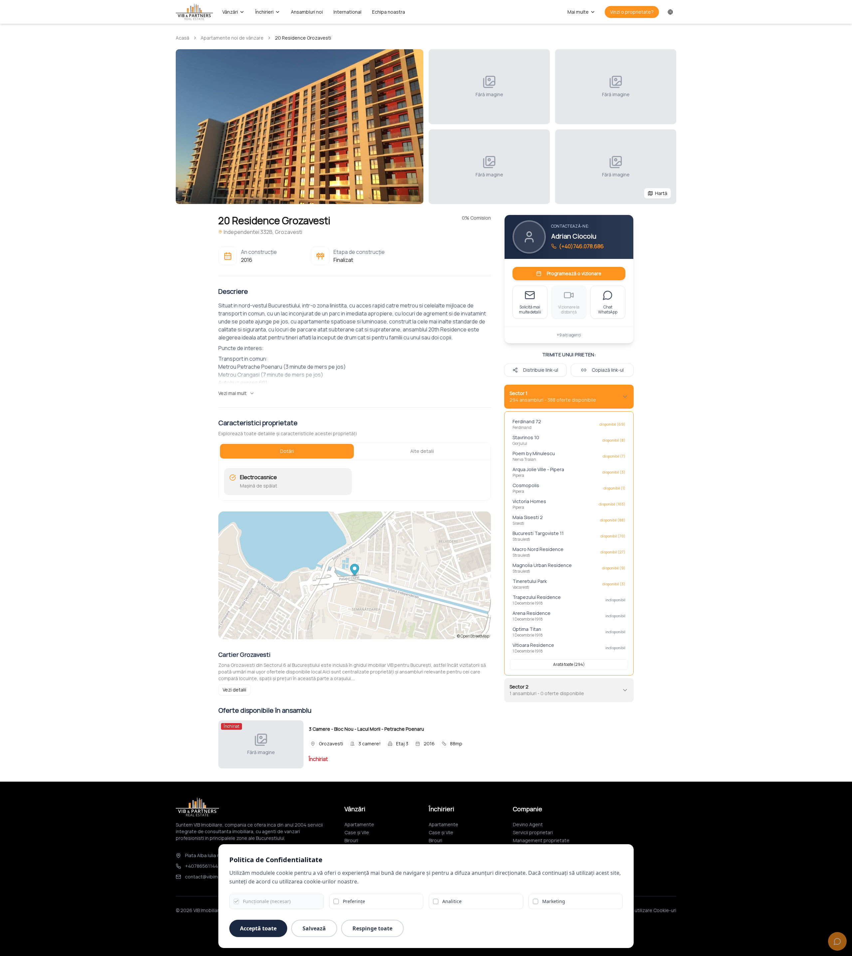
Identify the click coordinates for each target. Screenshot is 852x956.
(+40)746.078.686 (581, 246)
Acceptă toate (258, 928)
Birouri (351, 840)
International (347, 12)
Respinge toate (372, 928)
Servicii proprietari (533, 832)
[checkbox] (236, 901)
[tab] (287, 451)
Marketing (553, 901)
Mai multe (578, 12)
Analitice (452, 901)
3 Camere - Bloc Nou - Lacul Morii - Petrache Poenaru (366, 729)
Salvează (314, 928)
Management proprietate (541, 840)
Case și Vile (356, 832)
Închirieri (264, 12)
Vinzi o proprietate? (632, 12)
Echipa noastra (388, 12)
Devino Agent (528, 824)
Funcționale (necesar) (267, 901)
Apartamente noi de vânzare (232, 38)
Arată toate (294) (569, 664)
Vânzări (230, 12)
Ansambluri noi (307, 12)
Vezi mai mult (232, 393)
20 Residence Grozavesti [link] (303, 38)
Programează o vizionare (574, 273)
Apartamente (359, 824)
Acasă (182, 38)
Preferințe (354, 901)
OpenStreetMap (475, 636)
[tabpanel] (354, 481)
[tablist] (355, 451)
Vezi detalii (234, 689)
